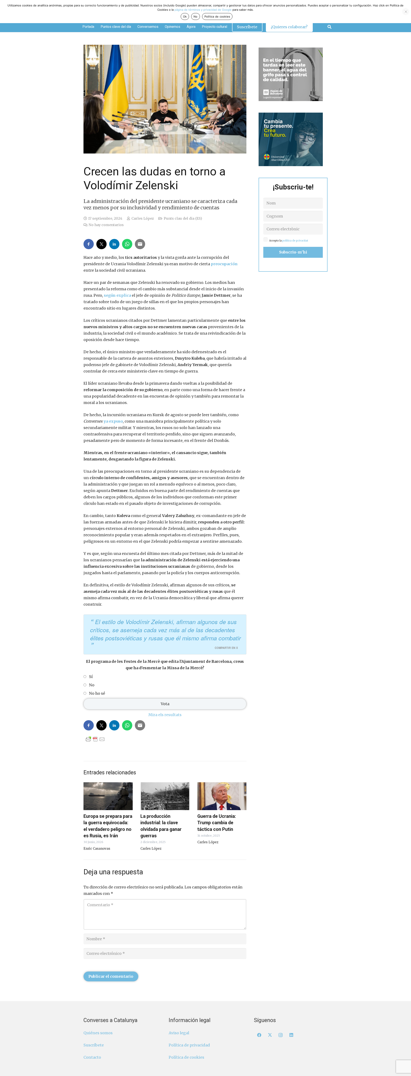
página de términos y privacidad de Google (203, 9)
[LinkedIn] (291, 1035)
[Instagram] (280, 1035)
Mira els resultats (165, 714)
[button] (329, 26)
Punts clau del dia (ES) (183, 218)
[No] (406, 11)
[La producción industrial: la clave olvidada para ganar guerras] (165, 796)
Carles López (142, 218)
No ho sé (97, 693)
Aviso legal (179, 1032)
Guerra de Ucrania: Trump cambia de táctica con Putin (216, 823)
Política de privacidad (189, 1045)
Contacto (92, 1057)
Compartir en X (226, 648)
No (91, 685)
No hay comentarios (106, 225)
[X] (270, 1035)
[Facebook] (259, 1035)
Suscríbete (93, 1045)
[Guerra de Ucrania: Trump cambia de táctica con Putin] (222, 796)
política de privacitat (295, 240)
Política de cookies (186, 1057)
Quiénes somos (98, 1032)
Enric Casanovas (96, 848)
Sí (91, 676)
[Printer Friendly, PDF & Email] (95, 739)
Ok (185, 16)
